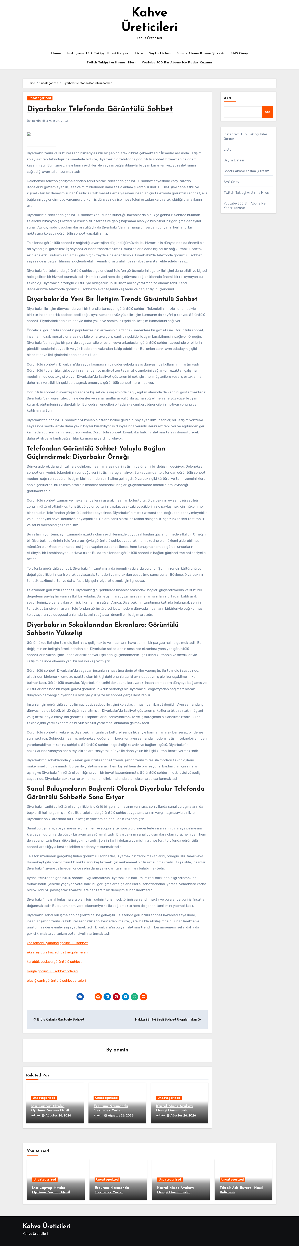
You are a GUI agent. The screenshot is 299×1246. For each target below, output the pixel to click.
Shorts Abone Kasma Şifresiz (201, 53)
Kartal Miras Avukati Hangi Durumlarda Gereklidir (174, 1111)
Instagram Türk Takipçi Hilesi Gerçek (98, 53)
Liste (139, 53)
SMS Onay (239, 53)
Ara (227, 98)
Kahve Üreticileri (46, 1226)
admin (36, 121)
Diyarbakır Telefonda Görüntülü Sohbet (100, 109)
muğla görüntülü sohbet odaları (52, 971)
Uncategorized (39, 98)
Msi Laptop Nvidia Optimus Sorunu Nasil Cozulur (50, 1111)
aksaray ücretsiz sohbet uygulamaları (57, 952)
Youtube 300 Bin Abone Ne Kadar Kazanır (177, 62)
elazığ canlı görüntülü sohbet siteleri (56, 980)
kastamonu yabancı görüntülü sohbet (57, 943)
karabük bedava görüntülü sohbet (54, 962)
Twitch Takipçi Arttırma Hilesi (111, 62)
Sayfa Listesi (160, 53)
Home (56, 53)
